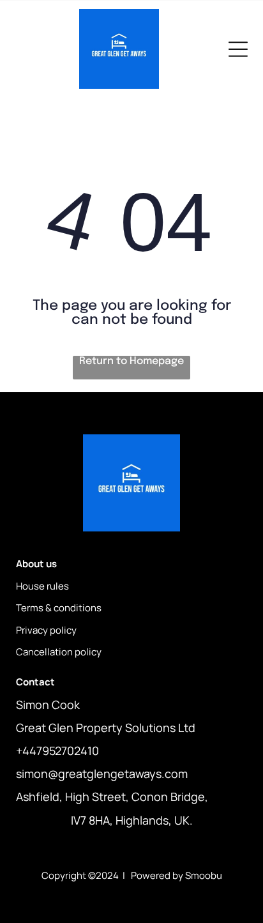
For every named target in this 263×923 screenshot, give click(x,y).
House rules (42, 586)
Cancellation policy (58, 652)
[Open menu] (238, 49)
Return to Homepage (131, 361)
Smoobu (203, 875)
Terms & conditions (58, 607)
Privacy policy (46, 630)
